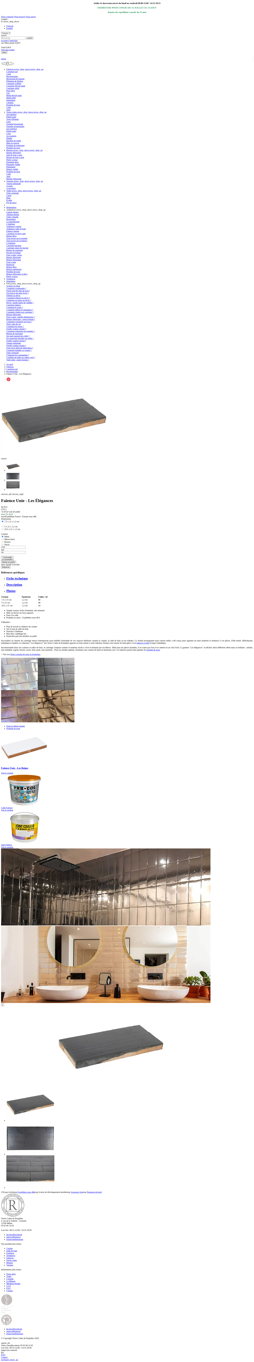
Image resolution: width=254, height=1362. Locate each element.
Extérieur (10, 1253)
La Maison (10, 1281)
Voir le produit (7, 773)
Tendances (10, 1255)
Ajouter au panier (8, 562)
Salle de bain (11, 1251)
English (9, 28)
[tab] (129, 69)
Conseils (9, 1279)
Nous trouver (19, 17)
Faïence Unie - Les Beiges (14, 768)
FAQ (8, 1288)
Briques (9, 1263)
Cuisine (9, 1248)
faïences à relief (143, 643)
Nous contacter (7, 17)
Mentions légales (13, 1283)
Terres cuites (11, 1260)
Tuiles (8, 1276)
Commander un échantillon (7, 558)
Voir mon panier (8, 50)
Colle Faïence (7, 808)
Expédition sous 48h (26, 1192)
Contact (9, 1291)
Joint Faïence (6, 845)
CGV (8, 1286)
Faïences (10, 1258)
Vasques (9, 1265)
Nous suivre (31, 17)
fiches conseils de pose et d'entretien (25, 654)
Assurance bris (77, 1192)
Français (9, 26)
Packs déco (11, 1274)
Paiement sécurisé (94, 1192)
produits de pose (153, 650)
